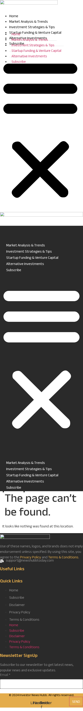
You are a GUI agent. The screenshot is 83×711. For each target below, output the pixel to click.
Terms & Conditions (24, 620)
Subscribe (19, 62)
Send (76, 702)
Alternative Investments (29, 57)
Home (13, 17)
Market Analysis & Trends (28, 22)
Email (5, 675)
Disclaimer (17, 605)
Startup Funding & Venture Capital (36, 51)
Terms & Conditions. (63, 558)
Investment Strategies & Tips (32, 28)
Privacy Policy (30, 558)
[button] (40, 129)
